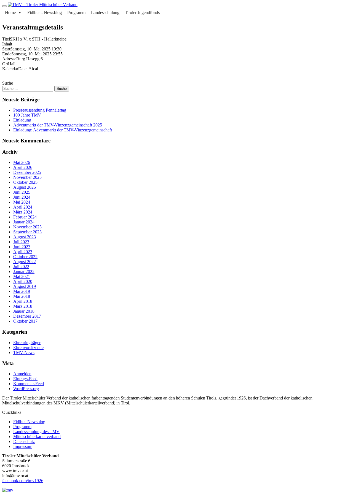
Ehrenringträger (27, 342)
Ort (5, 63)
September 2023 (27, 231)
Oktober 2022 (25, 256)
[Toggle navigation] (4, 6)
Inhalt (7, 44)
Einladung (22, 120)
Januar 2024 (23, 222)
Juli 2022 (21, 266)
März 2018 (22, 306)
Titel (6, 39)
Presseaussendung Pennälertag (39, 110)
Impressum (22, 446)
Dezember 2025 (27, 172)
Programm (76, 12)
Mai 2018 (21, 296)
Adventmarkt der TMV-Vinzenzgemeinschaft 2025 (57, 125)
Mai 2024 (21, 202)
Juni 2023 (21, 246)
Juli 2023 (21, 241)
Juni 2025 (21, 192)
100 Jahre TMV (27, 115)
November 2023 (27, 227)
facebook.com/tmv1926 (22, 480)
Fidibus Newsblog (29, 421)
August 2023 (24, 236)
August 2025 (24, 187)
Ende (6, 54)
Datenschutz (24, 441)
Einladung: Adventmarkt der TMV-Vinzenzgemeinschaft (62, 130)
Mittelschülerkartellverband (37, 436)
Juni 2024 (21, 197)
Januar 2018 (23, 311)
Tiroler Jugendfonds (142, 12)
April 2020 (22, 281)
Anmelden (22, 373)
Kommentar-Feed (28, 383)
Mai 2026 (21, 162)
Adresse (9, 58)
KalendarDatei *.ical (20, 68)
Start (6, 49)
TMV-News (23, 352)
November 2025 (27, 177)
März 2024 (22, 212)
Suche (7, 83)
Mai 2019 (21, 291)
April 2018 (22, 301)
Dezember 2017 (27, 316)
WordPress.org (26, 388)
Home (10, 12)
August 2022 (24, 261)
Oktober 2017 (25, 321)
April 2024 (22, 207)
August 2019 (24, 286)
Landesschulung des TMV (36, 431)
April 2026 (22, 167)
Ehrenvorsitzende (28, 347)
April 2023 (22, 251)
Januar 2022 (23, 271)
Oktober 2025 (25, 182)
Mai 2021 (21, 276)
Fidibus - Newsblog (44, 12)
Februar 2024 (25, 217)
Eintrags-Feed (25, 378)
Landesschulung (105, 12)
